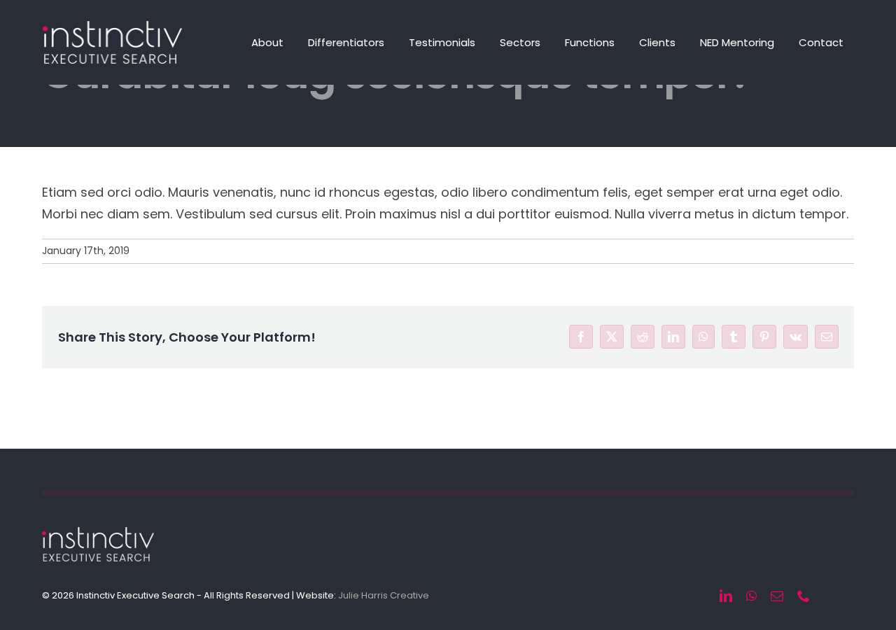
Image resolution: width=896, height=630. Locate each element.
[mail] (777, 595)
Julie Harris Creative (383, 595)
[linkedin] (726, 595)
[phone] (803, 595)
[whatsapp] (751, 595)
